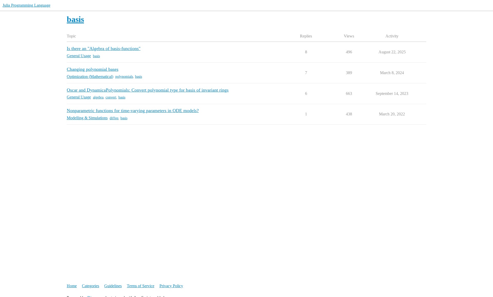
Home (72, 286)
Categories (90, 286)
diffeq (114, 118)
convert (111, 97)
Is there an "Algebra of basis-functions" (103, 48)
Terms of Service (140, 286)
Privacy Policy (171, 286)
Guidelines (113, 286)
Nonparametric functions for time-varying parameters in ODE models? (133, 110)
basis (96, 56)
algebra (98, 97)
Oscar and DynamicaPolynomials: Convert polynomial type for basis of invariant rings (148, 90)
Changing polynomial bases (92, 69)
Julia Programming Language (26, 5)
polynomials (124, 76)
